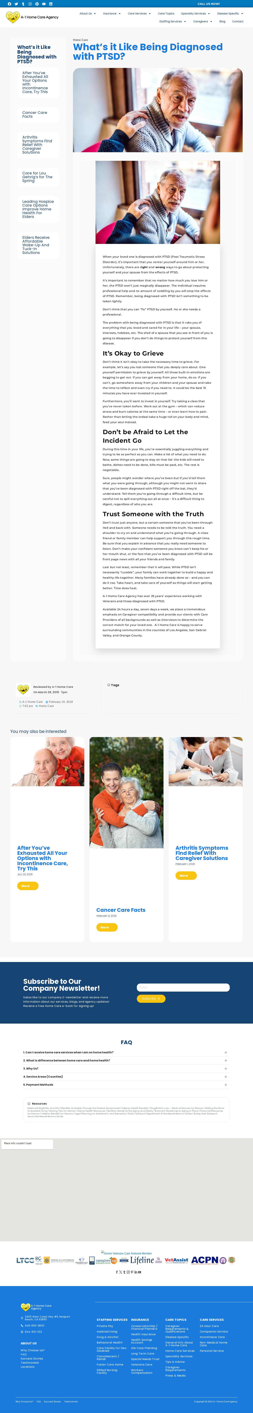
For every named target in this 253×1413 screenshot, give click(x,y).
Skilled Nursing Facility (107, 1371)
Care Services (137, 13)
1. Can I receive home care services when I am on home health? (68, 1052)
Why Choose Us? (33, 1350)
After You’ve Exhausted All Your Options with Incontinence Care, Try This (35, 82)
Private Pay (105, 1326)
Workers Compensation (141, 1371)
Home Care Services (180, 1351)
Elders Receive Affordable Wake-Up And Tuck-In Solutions (36, 245)
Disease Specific (228, 13)
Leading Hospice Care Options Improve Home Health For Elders (38, 209)
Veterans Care (141, 1365)
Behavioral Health (109, 1343)
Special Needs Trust (145, 1359)
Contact (238, 21)
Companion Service (214, 1332)
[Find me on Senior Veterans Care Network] (126, 1253)
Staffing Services (170, 21)
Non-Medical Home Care (214, 1344)
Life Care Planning (144, 1348)
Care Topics (166, 13)
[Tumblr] (23, 4)
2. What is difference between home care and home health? (66, 1060)
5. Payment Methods (38, 1085)
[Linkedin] (50, 4)
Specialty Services (193, 13)
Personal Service (212, 1351)
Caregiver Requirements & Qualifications (176, 1329)
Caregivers (200, 21)
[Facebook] (9, 4)
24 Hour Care (209, 1326)
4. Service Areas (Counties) (43, 1077)
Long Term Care (142, 1354)
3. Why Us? (30, 1069)
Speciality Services (178, 1356)
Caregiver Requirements (175, 1368)
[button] (126, 1053)
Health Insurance (143, 1334)
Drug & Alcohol (107, 1337)
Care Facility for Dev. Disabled (112, 1349)
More (25, 886)
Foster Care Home (110, 1365)
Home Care (80, 40)
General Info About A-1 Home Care (179, 1344)
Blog (222, 21)
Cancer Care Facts (34, 114)
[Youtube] (43, 4)
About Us (86, 13)
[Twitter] (16, 4)
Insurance (110, 13)
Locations (27, 1367)
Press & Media (175, 1376)
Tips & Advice (175, 1362)
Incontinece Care (212, 1337)
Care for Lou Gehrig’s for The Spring (37, 176)
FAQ (24, 1354)
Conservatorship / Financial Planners (144, 1327)
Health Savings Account (141, 1341)
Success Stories (32, 1359)
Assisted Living (107, 1332)
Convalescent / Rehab (108, 1357)
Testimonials (30, 1363)
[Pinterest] (37, 4)
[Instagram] (30, 4)
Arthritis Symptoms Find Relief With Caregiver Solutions (37, 145)
